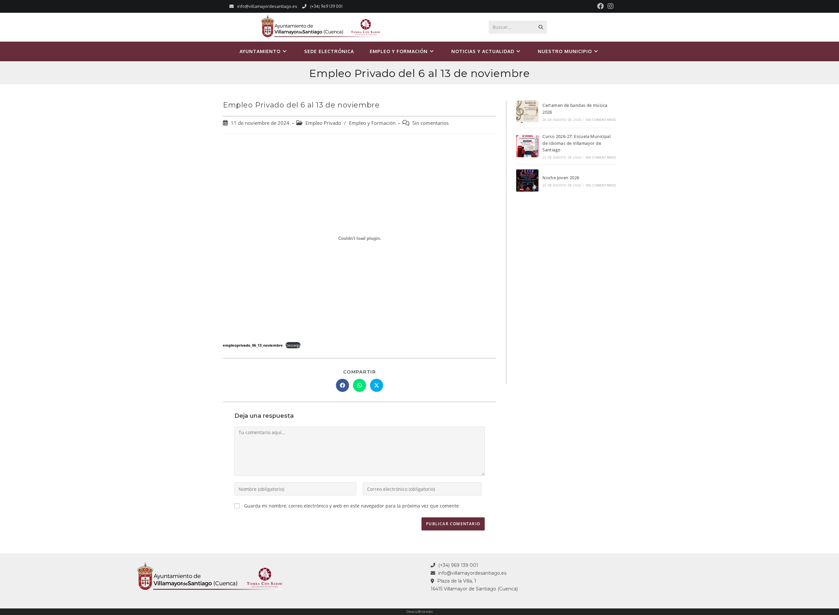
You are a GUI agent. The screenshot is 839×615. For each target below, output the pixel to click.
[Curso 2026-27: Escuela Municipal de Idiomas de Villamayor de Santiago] (527, 146)
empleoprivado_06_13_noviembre (253, 345)
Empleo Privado (323, 123)
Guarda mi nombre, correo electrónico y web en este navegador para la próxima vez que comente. (352, 506)
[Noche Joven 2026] (527, 180)
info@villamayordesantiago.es (267, 6)
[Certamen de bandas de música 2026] (527, 112)
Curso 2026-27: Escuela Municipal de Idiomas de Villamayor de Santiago (576, 143)
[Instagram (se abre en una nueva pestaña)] (610, 6)
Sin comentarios (430, 123)
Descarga (293, 345)
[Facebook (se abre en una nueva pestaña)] (600, 6)
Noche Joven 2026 (560, 178)
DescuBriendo (419, 611)
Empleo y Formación (372, 123)
